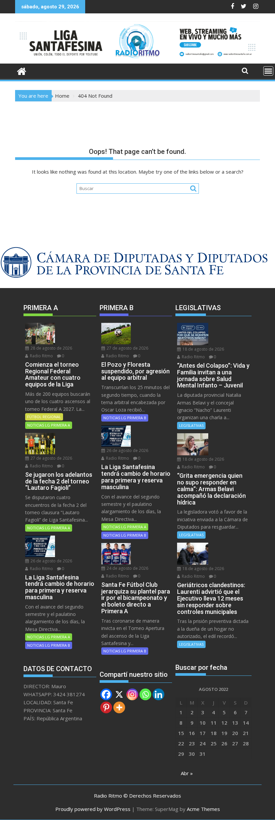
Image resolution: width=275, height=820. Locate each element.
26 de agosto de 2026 (51, 561)
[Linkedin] (158, 694)
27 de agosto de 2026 (51, 458)
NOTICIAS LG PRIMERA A (48, 425)
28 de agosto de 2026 (51, 348)
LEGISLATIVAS (191, 425)
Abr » (187, 773)
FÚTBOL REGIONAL (44, 416)
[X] (119, 694)
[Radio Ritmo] (137, 59)
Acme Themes (203, 809)
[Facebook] (106, 694)
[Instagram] (132, 694)
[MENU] (268, 71)
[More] (119, 707)
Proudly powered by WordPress (92, 809)
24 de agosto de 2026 (127, 568)
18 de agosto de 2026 (202, 349)
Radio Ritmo (41, 356)
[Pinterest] (106, 707)
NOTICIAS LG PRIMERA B (48, 645)
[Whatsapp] (145, 694)
